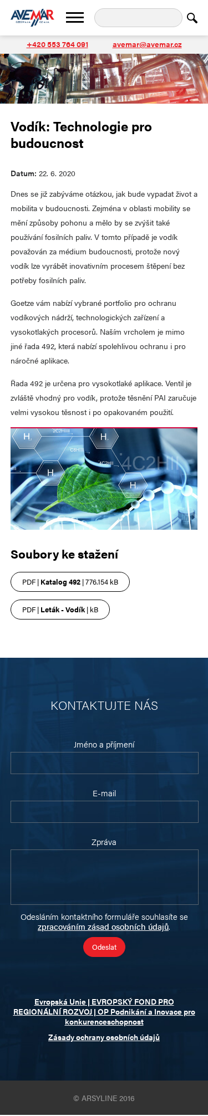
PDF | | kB (60, 609)
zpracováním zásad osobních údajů (103, 926)
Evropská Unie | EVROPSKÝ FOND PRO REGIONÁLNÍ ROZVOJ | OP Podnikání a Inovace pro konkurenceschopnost (104, 1011)
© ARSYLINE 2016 (104, 1097)
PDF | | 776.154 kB (70, 581)
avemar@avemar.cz (147, 43)
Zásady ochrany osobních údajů (104, 1036)
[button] (75, 17)
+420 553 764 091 (57, 43)
